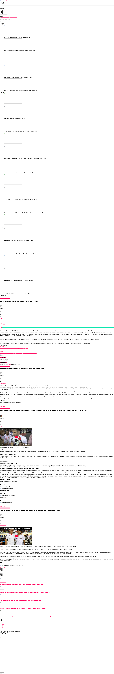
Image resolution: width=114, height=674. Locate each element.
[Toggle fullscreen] (2, 672)
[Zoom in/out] (3, 672)
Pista (3, 4)
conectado (9, 364)
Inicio (3, 2)
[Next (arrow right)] (1, 673)
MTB (2, 160)
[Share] (1, 672)
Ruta (3, 3)
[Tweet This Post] (58, 319)
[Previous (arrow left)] (0, 673)
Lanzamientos (4, 6)
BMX (3, 5)
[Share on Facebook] (58, 318)
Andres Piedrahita (3, 383)
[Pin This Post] (58, 320)
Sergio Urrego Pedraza (3, 426)
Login (14, 360)
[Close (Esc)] (0, 672)
